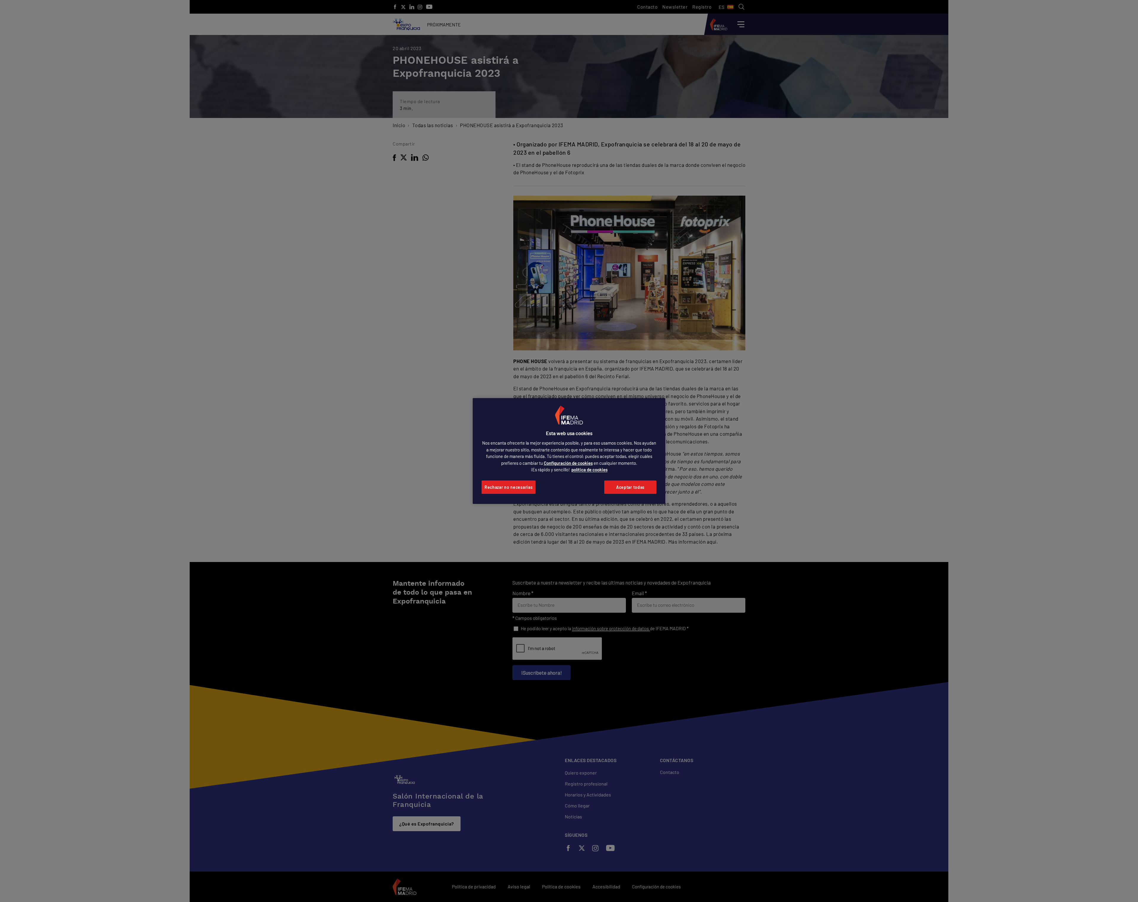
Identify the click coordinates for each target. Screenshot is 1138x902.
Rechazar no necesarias (509, 487)
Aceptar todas (630, 487)
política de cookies (589, 469)
